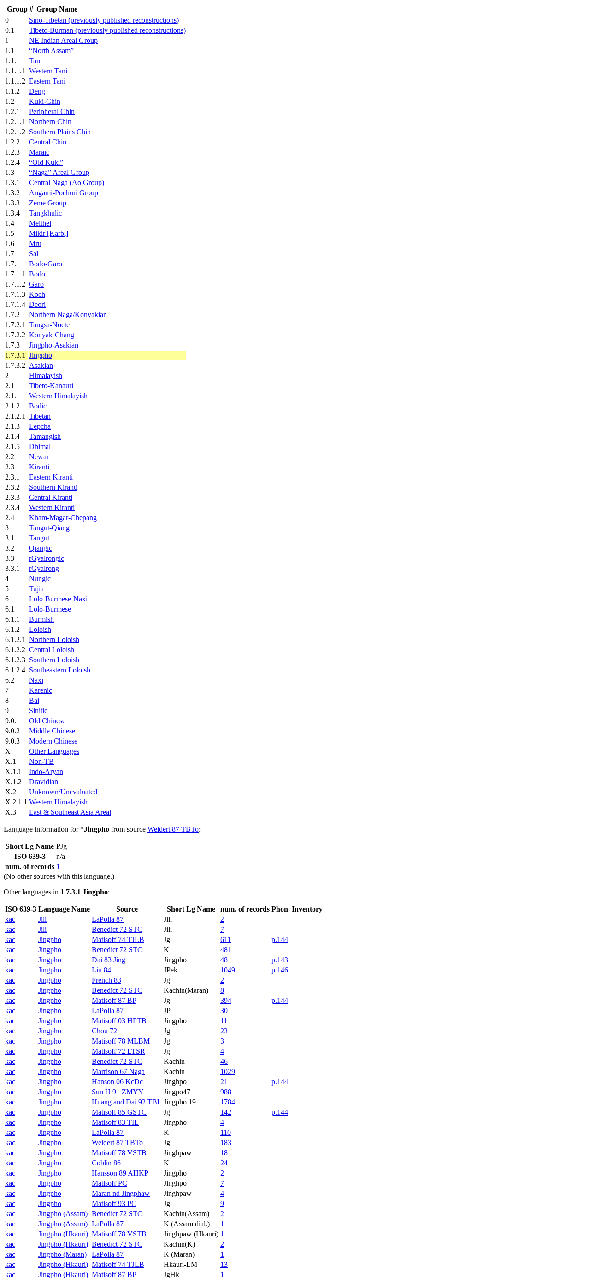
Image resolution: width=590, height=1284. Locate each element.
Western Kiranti (52, 507)
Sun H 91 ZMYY (118, 1092)
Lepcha (40, 426)
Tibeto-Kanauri (51, 386)
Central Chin (47, 142)
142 (225, 1112)
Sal (33, 254)
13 (224, 1264)
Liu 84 (101, 970)
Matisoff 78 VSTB (119, 1153)
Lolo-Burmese (50, 609)
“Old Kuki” (46, 162)
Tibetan (40, 416)
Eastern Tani (47, 81)
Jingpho (40, 355)
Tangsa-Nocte (49, 325)
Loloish (40, 629)
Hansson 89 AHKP (120, 1173)
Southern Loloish (54, 660)
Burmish (41, 619)
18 (224, 1153)
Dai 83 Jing (108, 960)
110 (225, 1132)
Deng (37, 91)
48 (224, 960)
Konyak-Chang (51, 335)
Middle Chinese (52, 731)
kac (10, 919)
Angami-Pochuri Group (63, 193)
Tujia (36, 589)
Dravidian (43, 782)
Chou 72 (104, 1031)
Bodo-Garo (45, 264)
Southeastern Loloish (59, 670)
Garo (36, 284)
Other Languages (54, 751)
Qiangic (40, 548)
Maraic (39, 152)
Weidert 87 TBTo (173, 829)
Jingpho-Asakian (53, 345)
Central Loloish (51, 650)
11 (223, 1021)
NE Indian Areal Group (63, 40)
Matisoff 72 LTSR (118, 1051)
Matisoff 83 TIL (115, 1122)
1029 (227, 1071)
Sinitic (38, 710)
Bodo (37, 274)
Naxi (36, 680)
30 (224, 1010)
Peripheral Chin (52, 111)
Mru (35, 243)
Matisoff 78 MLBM (121, 1041)
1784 (227, 1102)
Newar (39, 457)
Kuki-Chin (44, 101)
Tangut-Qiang (49, 528)
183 (225, 1142)
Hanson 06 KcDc (117, 1082)
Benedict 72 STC (117, 929)
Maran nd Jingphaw (121, 1193)
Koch (37, 294)
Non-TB (41, 761)
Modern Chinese (53, 741)
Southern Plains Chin (60, 132)
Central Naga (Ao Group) (66, 182)
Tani (35, 61)
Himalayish (45, 375)
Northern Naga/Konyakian (68, 314)
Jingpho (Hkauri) (63, 1234)
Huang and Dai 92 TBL (127, 1102)
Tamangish (45, 436)
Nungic (40, 578)
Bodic (38, 406)
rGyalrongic (46, 558)
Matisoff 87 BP (114, 1000)
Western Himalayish (58, 396)
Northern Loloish (54, 639)
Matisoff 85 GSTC (119, 1112)
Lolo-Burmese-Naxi (58, 599)
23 (224, 1031)
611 (225, 939)
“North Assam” (51, 50)
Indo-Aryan (46, 771)
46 (224, 1061)
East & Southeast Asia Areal (70, 812)
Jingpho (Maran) (62, 1254)
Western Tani (48, 71)
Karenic (40, 690)
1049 (227, 970)
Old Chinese (47, 721)
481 (225, 950)
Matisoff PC (109, 1183)
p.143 (279, 960)
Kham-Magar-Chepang (63, 518)
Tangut (39, 538)
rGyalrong (44, 568)
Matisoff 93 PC (114, 1203)
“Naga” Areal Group (59, 172)
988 (225, 1092)
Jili (42, 919)
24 (224, 1163)
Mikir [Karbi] (48, 233)
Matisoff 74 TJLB (118, 939)
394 (225, 1000)
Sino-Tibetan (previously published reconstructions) (104, 20)
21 (224, 1082)
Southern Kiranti (53, 487)
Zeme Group (47, 203)
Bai (34, 700)
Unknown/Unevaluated (63, 792)
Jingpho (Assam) (63, 1214)
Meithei (40, 223)
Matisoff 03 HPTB (119, 1021)
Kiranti (39, 467)
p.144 (279, 939)
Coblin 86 (106, 1163)
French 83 (106, 980)
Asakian (41, 365)
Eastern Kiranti (51, 477)
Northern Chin (50, 122)
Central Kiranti (50, 497)
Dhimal (40, 446)
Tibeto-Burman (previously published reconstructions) (107, 30)
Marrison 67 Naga (118, 1071)
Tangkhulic (45, 213)
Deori (37, 304)
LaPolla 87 (108, 919)
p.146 (279, 970)
